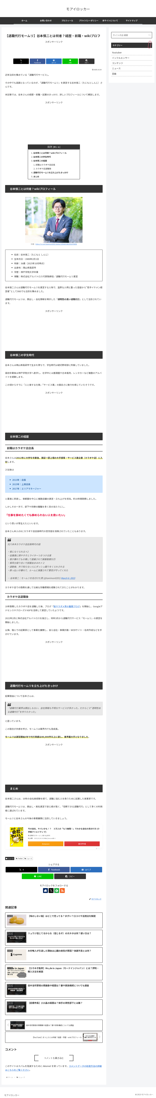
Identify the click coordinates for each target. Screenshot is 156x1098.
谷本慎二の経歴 (40, 160)
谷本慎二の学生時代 (42, 156)
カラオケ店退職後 (43, 168)
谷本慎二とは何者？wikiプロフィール (50, 152)
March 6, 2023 (68, 578)
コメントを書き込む (54, 1058)
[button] (86, 61)
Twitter (20, 858)
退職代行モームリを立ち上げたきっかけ (50, 172)
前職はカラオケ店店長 (45, 164)
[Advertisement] (54, 49)
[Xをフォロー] (51, 890)
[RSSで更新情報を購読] (62, 890)
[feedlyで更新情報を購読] (56, 890)
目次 (49, 146)
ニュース (11, 858)
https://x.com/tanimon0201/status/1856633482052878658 (56, 244)
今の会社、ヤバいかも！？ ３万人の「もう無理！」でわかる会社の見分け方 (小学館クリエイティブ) (63, 830)
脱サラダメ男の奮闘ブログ (67, 606)
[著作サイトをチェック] (45, 890)
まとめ (36, 176)
